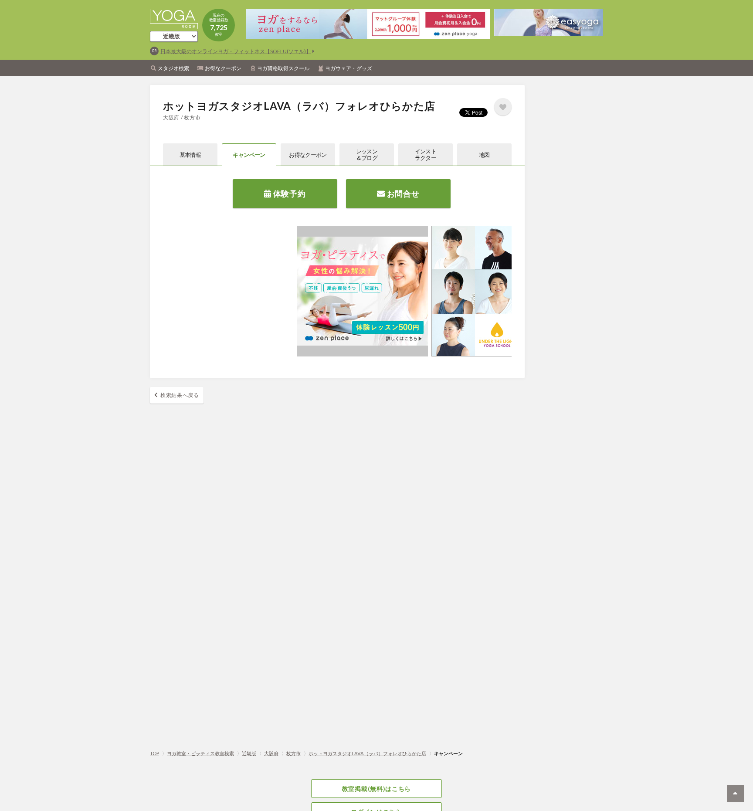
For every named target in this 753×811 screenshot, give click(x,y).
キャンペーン (249, 154)
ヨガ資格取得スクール (283, 68)
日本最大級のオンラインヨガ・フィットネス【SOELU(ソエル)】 (235, 51)
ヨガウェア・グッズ (348, 68)
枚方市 (293, 753)
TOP (154, 753)
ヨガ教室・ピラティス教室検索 (200, 753)
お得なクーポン (223, 68)
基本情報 (190, 154)
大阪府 (271, 753)
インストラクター (425, 154)
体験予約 (288, 193)
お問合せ (402, 193)
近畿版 (249, 753)
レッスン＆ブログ (366, 154)
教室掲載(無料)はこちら (376, 788)
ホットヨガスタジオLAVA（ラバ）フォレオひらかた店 (367, 753)
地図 (484, 154)
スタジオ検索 (173, 68)
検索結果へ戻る (179, 395)
